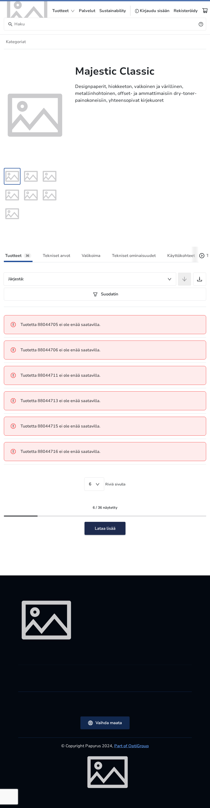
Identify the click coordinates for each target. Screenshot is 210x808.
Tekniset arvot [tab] (56, 255)
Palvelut (87, 11)
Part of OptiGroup (131, 746)
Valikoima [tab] (91, 255)
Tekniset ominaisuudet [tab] (134, 255)
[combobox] (90, 279)
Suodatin (109, 294)
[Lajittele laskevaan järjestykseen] (184, 279)
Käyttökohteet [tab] (181, 255)
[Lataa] (199, 279)
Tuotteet (60, 11)
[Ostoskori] (205, 10)
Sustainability (112, 11)
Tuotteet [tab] (17, 255)
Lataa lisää (105, 528)
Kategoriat (16, 42)
